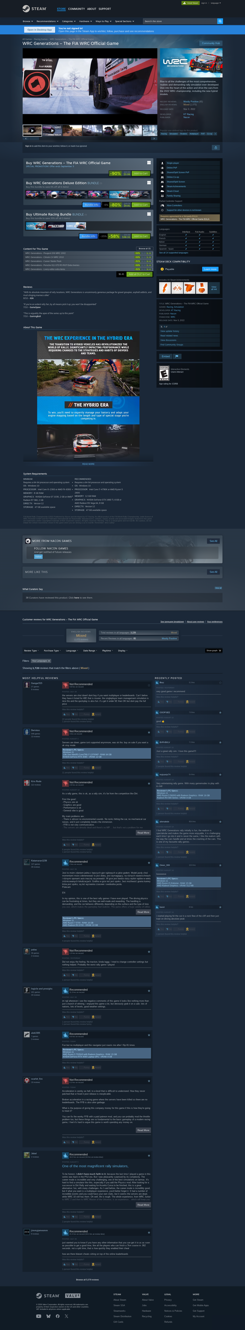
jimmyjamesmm (39, 1230)
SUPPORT (105, 9)
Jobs (144, 1305)
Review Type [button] (30, 650)
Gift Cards (118, 1322)
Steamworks (120, 1311)
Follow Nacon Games (51, 548)
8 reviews (35, 689)
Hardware (146, 1311)
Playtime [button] (106, 650)
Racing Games (41, 39)
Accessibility (170, 1305)
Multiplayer (194, 134)
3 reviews (35, 1039)
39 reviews (35, 867)
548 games (35, 734)
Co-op (209, 134)
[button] (28, 21)
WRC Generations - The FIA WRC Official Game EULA (184, 219)
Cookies (168, 1316)
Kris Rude (36, 781)
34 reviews (35, 995)
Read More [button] (143, 832)
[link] (120, 173)
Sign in (28, 146)
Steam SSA (119, 1305)
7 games (34, 1036)
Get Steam (198, 1300)
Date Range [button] (89, 650)
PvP (202, 134)
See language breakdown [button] (172, 622)
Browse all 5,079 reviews (87, 1280)
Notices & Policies (173, 1311)
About (91, 9)
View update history (169, 331)
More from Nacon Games (52, 541)
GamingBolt (35, 316)
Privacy (168, 1300)
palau (34, 949)
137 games (35, 864)
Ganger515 (36, 683)
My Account (198, 1316)
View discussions (168, 340)
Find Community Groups (171, 344)
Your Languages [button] (39, 661)
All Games (27, 39)
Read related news (169, 335)
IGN (32, 298)
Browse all (145, 248)
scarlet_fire (36, 1079)
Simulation (174, 134)
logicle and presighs (41, 988)
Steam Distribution (122, 1316)
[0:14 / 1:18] (90, 86)
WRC (173, 317)
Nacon (187, 117)
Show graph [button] (212, 650)
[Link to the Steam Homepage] (34, 11)
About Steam (120, 1300)
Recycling (147, 1316)
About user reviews (195, 622)
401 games (35, 992)
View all (218, 588)
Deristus (35, 730)
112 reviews (36, 785)
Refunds (168, 1322)
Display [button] (121, 650)
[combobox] (180, 21)
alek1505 (35, 1033)
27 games (35, 687)
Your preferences (214, 622)
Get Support (198, 1311)
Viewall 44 (214, 287)
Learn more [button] (210, 269)
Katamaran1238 (39, 860)
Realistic (183, 134)
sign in (204, 3)
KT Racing (189, 114)
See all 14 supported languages (173, 253)
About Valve (148, 1300)
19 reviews (35, 1082)
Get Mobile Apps (201, 1305)
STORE (61, 9)
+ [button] (215, 134)
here (76, 597)
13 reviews (35, 737)
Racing (164, 134)
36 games (35, 953)
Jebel (34, 1153)
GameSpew (35, 307)
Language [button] (71, 650)
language (215, 3)
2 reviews (35, 956)
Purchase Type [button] (51, 650)
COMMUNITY (76, 9)
